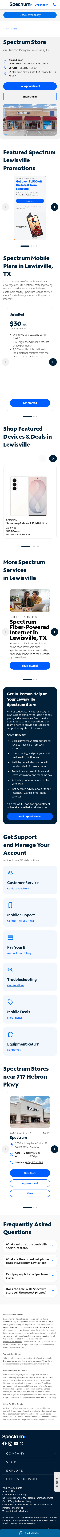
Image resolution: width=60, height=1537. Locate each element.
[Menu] (5, 5)
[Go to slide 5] (39, 246)
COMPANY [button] (15, 1453)
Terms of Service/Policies (15, 1511)
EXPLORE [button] (14, 1470)
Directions (30, 1173)
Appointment (30, 1183)
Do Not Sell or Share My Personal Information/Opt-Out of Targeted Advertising (28, 1499)
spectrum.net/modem (12, 1341)
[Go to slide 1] (24, 246)
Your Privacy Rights (12, 1487)
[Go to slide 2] (31, 246)
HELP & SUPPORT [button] (22, 1479)
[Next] (54, 207)
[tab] (30, 1453)
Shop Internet (30, 665)
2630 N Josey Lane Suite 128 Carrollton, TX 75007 (31, 1144)
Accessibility (8, 1491)
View (30, 1193)
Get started (30, 402)
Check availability (30, 14)
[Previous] (5, 207)
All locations (11, 29)
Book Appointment (30, 816)
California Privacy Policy (14, 1494)
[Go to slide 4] (36, 246)
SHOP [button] (11, 1462)
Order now (41, 4)
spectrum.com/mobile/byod (37, 1364)
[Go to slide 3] (34, 246)
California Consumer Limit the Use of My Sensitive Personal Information (27, 1506)
